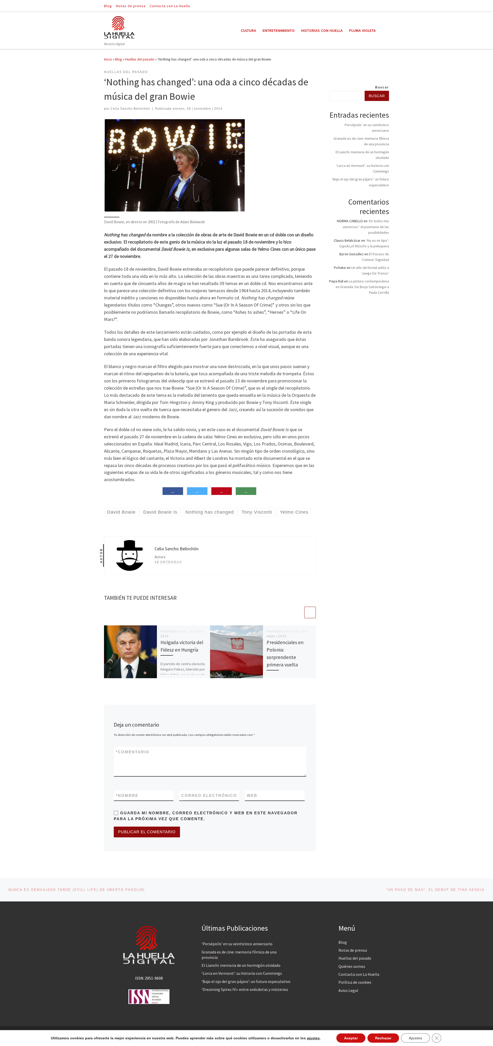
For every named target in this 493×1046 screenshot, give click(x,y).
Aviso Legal (348, 990)
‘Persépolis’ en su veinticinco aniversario (237, 943)
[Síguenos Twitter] (387, 6)
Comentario (132, 752)
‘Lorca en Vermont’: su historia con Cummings (242, 973)
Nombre (127, 795)
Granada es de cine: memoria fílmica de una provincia (239, 954)
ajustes (313, 1038)
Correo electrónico (209, 798)
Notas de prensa (352, 950)
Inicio (108, 59)
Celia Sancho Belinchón (130, 108)
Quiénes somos (351, 966)
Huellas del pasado (139, 59)
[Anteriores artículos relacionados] (298, 612)
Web (252, 795)
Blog (118, 59)
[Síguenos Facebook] (380, 6)
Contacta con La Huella (358, 974)
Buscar (382, 87)
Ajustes (415, 1038)
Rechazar (383, 1038)
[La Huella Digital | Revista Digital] (119, 26)
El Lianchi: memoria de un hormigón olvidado (241, 965)
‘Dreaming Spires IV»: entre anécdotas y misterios (245, 989)
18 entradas (168, 562)
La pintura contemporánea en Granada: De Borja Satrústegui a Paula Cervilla (362, 287)
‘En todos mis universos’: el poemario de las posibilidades (366, 227)
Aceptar (351, 1038)
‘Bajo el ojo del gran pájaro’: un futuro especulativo (246, 981)
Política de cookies (354, 982)
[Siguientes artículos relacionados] (310, 612)
